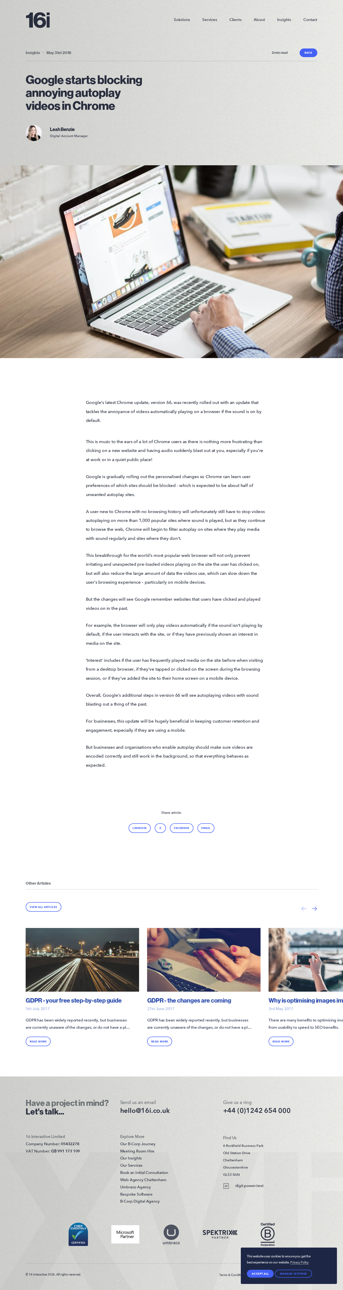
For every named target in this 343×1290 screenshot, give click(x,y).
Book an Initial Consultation (144, 1173)
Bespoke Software (136, 1195)
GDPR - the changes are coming (189, 1001)
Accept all (260, 1273)
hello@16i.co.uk (145, 1111)
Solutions (182, 20)
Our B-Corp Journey (138, 1144)
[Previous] (304, 909)
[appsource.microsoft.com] (125, 1234)
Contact (310, 20)
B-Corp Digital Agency (140, 1202)
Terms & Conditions (232, 1275)
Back (308, 52)
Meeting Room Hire (137, 1151)
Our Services (131, 1166)
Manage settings (293, 1273)
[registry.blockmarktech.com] (78, 1234)
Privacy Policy (299, 1262)
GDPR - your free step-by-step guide (74, 1001)
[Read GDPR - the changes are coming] (204, 963)
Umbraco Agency (135, 1187)
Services (209, 20)
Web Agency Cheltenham (143, 1180)
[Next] (314, 909)
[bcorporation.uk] (268, 1234)
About (259, 20)
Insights (284, 20)
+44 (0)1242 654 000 (257, 1111)
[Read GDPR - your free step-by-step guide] (82, 963)
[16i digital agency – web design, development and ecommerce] (38, 20)
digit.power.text (249, 1186)
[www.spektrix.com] (220, 1234)
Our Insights (131, 1158)
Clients (235, 20)
